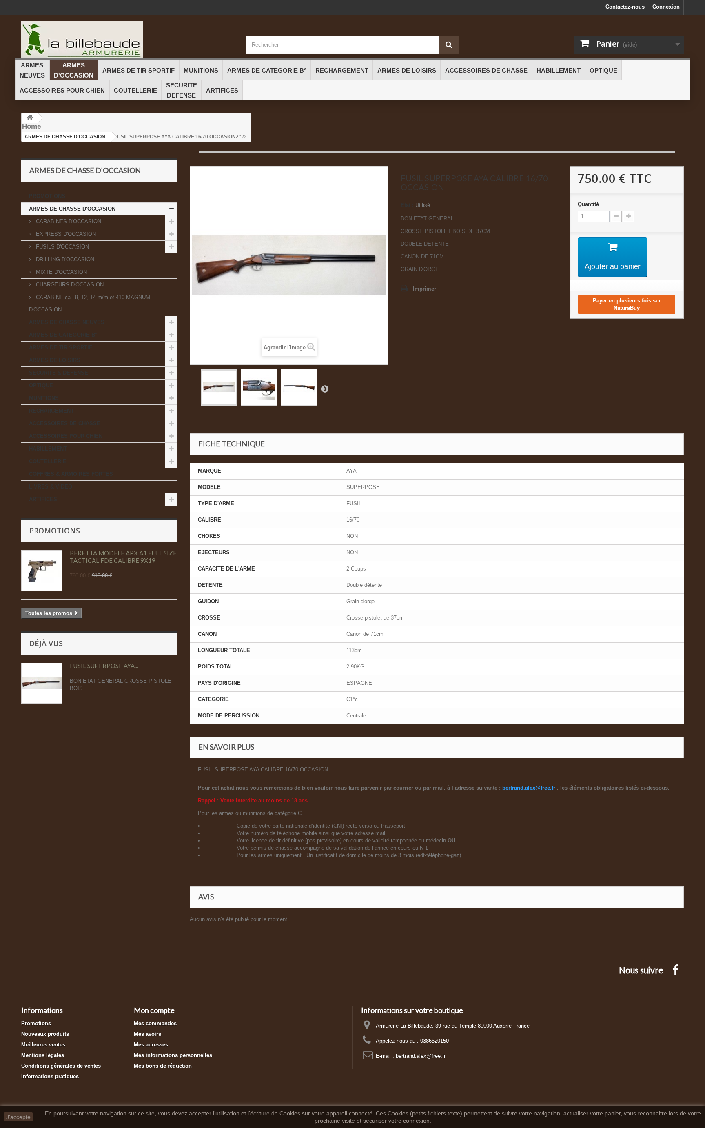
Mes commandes (155, 1023)
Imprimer (424, 289)
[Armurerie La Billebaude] (127, 39)
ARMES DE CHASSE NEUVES (66, 322)
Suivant (325, 388)
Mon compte (154, 1010)
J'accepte (18, 1117)
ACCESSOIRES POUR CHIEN (65, 436)
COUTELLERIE (48, 461)
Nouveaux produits (45, 1034)
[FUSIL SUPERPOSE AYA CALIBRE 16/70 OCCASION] (219, 387)
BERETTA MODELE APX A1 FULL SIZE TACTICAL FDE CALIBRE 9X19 (123, 556)
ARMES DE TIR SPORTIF (60, 347)
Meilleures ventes (43, 1044)
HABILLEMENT (48, 449)
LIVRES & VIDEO (50, 487)
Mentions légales (42, 1055)
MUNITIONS (44, 398)
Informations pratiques (50, 1076)
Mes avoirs (147, 1034)
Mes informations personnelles (173, 1055)
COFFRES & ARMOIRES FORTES (71, 474)
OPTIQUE (41, 385)
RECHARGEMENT (51, 411)
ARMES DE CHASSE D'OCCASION (72, 209)
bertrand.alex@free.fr (421, 1056)
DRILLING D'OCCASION (64, 259)
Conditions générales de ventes (61, 1066)
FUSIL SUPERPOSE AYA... (104, 665)
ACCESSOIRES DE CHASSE (64, 423)
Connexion (666, 7)
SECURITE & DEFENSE (58, 373)
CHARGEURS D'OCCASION (69, 285)
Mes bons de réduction (163, 1066)
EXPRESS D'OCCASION (65, 234)
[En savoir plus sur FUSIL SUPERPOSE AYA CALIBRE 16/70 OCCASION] (41, 683)
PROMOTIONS (47, 196)
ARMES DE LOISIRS (54, 360)
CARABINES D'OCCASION (67, 221)
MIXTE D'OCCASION (60, 272)
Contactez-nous (625, 7)
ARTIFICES (43, 499)
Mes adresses (151, 1044)
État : (407, 205)
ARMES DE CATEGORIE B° (63, 335)
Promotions (54, 530)
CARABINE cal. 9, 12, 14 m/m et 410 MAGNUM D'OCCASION (89, 303)
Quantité (588, 204)
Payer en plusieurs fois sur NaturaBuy (627, 304)
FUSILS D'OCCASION (61, 247)
